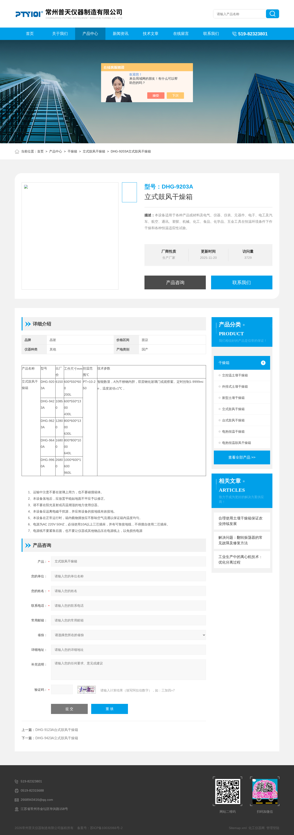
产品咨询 (175, 282)
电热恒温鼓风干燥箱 (236, 443)
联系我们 (211, 33)
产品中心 (90, 33)
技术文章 (150, 33)
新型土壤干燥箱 (233, 398)
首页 (30, 33)
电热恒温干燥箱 (233, 431)
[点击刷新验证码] (86, 690)
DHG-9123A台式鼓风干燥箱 (56, 730)
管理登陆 (272, 828)
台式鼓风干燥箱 (233, 420)
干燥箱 (72, 151)
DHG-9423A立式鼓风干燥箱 (56, 738)
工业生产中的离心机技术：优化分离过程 (240, 559)
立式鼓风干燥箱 (94, 151)
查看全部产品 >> (241, 457)
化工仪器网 (257, 828)
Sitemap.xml (238, 828)
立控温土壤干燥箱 (235, 375)
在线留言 (181, 33)
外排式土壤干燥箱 (235, 386)
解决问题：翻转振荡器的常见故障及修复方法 (240, 540)
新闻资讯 (120, 33)
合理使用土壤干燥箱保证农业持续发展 (240, 521)
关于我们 (60, 33)
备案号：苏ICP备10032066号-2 (100, 828)
